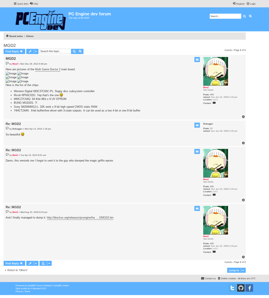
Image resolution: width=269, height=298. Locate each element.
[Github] (241, 288)
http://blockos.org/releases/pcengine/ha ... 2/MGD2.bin (80, 217)
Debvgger (208, 124)
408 (212, 94)
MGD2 (10, 45)
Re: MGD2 (13, 124)
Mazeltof (37, 288)
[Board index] (41, 19)
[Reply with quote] (197, 59)
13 (211, 128)
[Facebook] (249, 288)
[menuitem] (34, 3)
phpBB (31, 285)
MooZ (206, 87)
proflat (24, 288)
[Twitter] (232, 288)
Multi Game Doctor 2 (47, 69)
